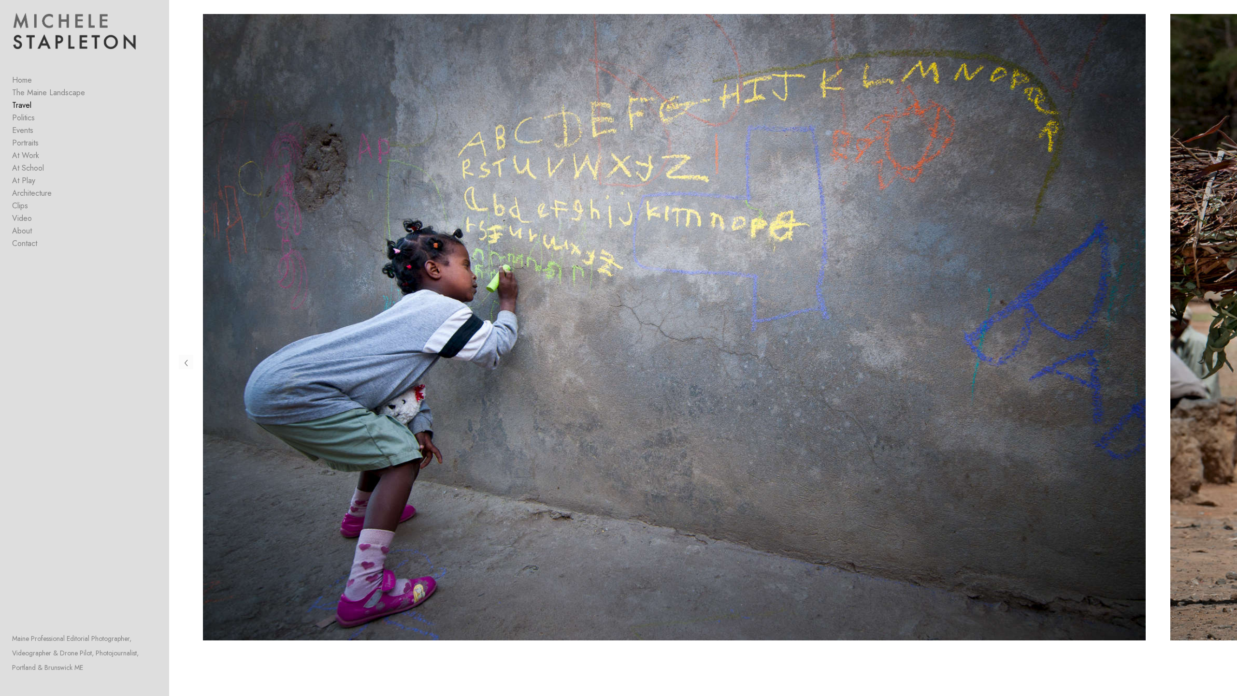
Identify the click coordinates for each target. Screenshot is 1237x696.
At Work (25, 155)
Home (22, 80)
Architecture (32, 193)
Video (22, 218)
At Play (23, 180)
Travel (21, 105)
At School (28, 168)
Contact (24, 243)
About (22, 230)
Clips (20, 205)
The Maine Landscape (48, 92)
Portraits (25, 142)
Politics (23, 117)
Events (22, 130)
